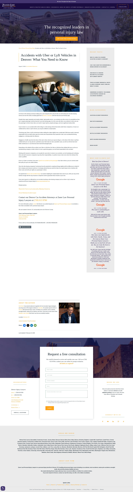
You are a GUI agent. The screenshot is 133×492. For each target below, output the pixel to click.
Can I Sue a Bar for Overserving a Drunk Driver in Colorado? (100, 66)
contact (35, 204)
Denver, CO (26, 317)
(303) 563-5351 (18, 395)
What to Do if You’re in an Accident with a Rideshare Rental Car (34, 189)
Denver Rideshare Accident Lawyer (27, 192)
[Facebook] (102, 421)
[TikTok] (123, 421)
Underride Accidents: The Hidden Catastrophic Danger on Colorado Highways (100, 94)
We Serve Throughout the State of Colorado (66, 1)
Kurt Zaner (21, 306)
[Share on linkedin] (31, 325)
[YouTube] (108, 421)
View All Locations (20, 412)
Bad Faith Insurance (96, 121)
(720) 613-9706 (123, 6)
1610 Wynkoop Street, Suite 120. (27, 215)
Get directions (14, 405)
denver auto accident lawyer (34, 173)
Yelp (29, 321)
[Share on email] (35, 325)
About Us (53, 484)
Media (67, 484)
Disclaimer (78, 489)
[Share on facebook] (24, 325)
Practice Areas (60, 484)
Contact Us (84, 484)
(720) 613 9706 (40, 200)
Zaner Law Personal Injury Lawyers (62, 204)
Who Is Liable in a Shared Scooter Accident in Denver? (99, 58)
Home (20, 48)
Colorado (40, 307)
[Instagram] (118, 421)
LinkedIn (24, 321)
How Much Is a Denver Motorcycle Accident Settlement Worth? (96, 74)
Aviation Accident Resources (99, 115)
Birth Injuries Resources (98, 139)
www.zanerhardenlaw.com (43, 181)
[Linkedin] (113, 421)
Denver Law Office (15, 397)
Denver (20, 309)
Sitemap (102, 489)
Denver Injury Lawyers (18, 389)
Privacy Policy (86, 489)
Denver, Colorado (47, 115)
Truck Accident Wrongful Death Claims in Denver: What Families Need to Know (100, 84)
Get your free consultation (66, 38)
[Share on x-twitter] (28, 325)
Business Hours (14, 407)
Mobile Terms (95, 489)
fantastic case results (24, 313)
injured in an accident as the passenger (47, 160)
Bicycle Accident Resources (99, 127)
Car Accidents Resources (31, 66)
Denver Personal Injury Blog (28, 48)
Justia (20, 321)
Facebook (33, 321)
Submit (50, 408)
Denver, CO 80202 (23, 217)
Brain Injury (94, 145)
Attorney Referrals (75, 484)
